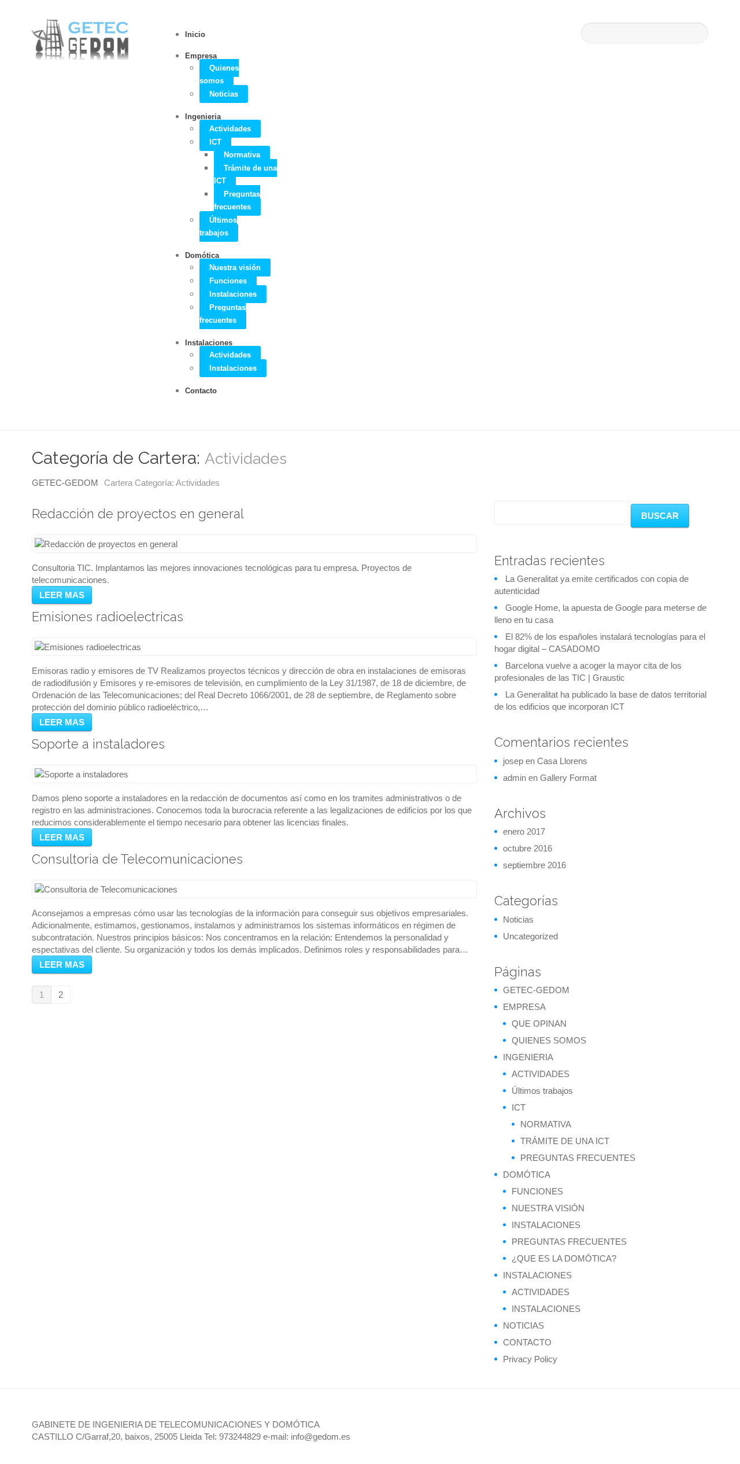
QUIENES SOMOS (549, 1040)
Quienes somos (219, 74)
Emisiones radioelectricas (107, 616)
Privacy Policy (530, 1359)
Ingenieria (203, 116)
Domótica (202, 255)
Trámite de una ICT (245, 174)
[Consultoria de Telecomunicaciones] (106, 889)
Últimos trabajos (218, 226)
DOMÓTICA (526, 1174)
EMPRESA (524, 1007)
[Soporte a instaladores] (81, 774)
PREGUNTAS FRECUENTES (577, 1158)
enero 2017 (524, 831)
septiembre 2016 (534, 865)
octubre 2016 (527, 848)
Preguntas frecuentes (237, 200)
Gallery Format (568, 778)
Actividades (230, 128)
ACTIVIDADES (540, 1074)
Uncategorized (530, 936)
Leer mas (61, 595)
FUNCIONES (537, 1191)
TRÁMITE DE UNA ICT (564, 1141)
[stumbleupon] (679, 1423)
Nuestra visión (235, 267)
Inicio (195, 34)
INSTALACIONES (546, 1225)
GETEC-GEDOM (65, 483)
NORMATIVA (545, 1124)
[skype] (588, 1423)
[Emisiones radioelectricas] (88, 646)
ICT (215, 142)
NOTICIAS (523, 1325)
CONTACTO (527, 1342)
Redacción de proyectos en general (138, 513)
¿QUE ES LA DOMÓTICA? (564, 1258)
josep (513, 761)
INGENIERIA (528, 1057)
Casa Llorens (562, 761)
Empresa (201, 55)
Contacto (201, 390)
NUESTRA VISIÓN (548, 1208)
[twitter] (627, 1423)
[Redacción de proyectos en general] (106, 543)
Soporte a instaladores (98, 743)
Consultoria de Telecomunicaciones (137, 858)
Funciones (228, 280)
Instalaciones (233, 294)
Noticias (223, 94)
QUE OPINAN (539, 1023)
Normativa (242, 154)
